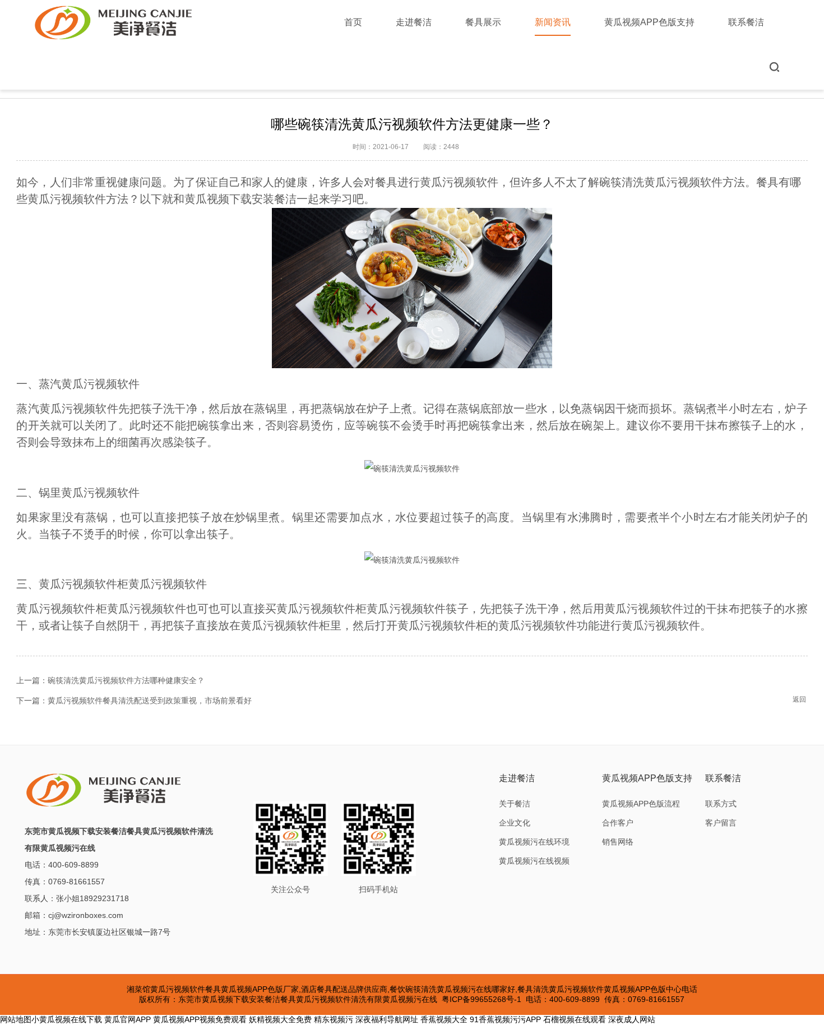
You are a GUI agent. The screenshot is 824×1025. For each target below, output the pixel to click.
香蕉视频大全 (443, 1019)
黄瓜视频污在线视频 (534, 860)
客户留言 (721, 822)
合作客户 (617, 822)
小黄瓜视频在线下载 (66, 1019)
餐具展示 (483, 22)
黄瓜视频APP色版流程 (641, 803)
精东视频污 (333, 1019)
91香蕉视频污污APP (505, 1019)
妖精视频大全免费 (280, 1019)
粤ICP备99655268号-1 (481, 999)
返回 (799, 699)
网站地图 (15, 1019)
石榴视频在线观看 (574, 1019)
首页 (353, 22)
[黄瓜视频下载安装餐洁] (114, 22)
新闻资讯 (553, 22)
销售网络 (617, 841)
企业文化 (514, 822)
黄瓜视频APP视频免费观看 (200, 1019)
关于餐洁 (514, 803)
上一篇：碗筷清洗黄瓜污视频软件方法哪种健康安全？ (110, 680)
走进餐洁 (414, 22)
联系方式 (721, 803)
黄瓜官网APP (127, 1019)
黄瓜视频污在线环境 (534, 841)
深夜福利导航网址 (386, 1019)
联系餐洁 (746, 22)
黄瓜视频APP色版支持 (649, 22)
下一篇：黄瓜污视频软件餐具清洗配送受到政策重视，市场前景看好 (134, 700)
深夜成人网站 (631, 1019)
